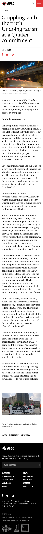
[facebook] (2, 54)
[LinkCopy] (13, 54)
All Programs (7, 479)
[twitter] (7, 54)
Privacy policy (27, 518)
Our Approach (8, 476)
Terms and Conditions (10, 520)
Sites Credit (24, 520)
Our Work (6, 473)
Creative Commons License (11, 518)
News (25, 473)
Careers (26, 483)
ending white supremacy (19, 435)
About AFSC (6, 483)
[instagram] (13, 495)
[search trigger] (33, 3)
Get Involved (28, 476)
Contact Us (28, 486)
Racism (4, 435)
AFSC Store (27, 479)
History (5, 486)
